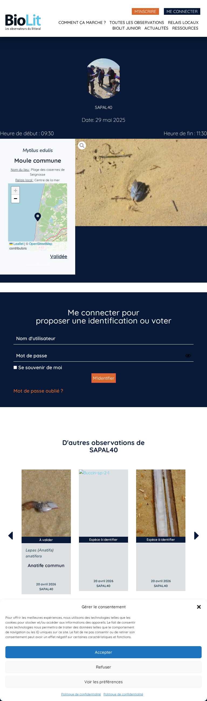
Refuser (103, 667)
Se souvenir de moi (39, 367)
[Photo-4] (141, 182)
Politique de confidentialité (81, 694)
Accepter (103, 652)
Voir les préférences (103, 681)
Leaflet (18, 243)
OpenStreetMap (40, 243)
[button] (199, 607)
